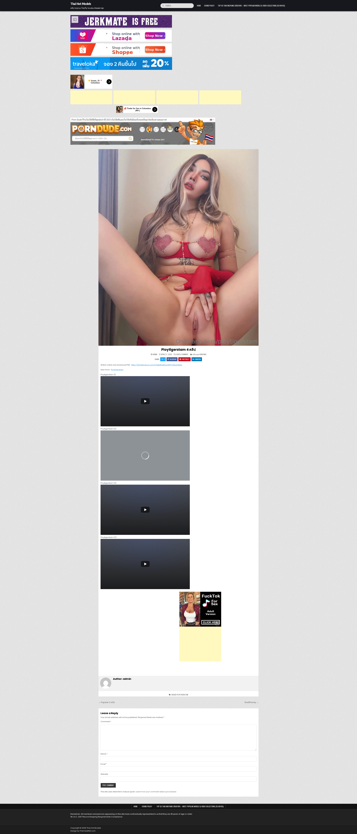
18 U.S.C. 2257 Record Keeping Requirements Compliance (96, 816)
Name (104, 754)
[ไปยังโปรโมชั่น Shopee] (178, 49)
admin (155, 354)
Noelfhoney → (252, 702)
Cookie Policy (209, 5)
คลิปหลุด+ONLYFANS (199, 354)
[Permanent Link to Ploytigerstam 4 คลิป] (178, 247)
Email (104, 764)
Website (104, 774)
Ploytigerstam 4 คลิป (178, 349)
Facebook (172, 359)
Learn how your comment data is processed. (156, 791)
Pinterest (186, 359)
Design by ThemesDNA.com (83, 831)
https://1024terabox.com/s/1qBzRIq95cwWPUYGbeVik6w (156, 365)
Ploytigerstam (117, 369)
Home (199, 5)
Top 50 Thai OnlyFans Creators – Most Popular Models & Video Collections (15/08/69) (251, 5)
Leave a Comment (182, 354)
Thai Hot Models (80, 4)
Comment (106, 721)
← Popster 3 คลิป (106, 702)
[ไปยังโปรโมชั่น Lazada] (178, 35)
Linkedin (198, 359)
